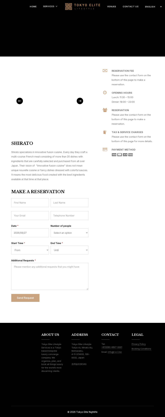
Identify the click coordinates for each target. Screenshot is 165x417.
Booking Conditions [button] (141, 348)
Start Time (18, 243)
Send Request (25, 297)
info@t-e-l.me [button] (115, 352)
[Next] (80, 101)
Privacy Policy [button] (139, 344)
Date (14, 225)
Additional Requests (23, 260)
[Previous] (19, 101)
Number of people (61, 225)
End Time (57, 243)
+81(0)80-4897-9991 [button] (112, 347)
